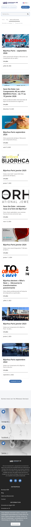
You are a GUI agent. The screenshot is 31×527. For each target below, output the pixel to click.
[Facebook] (15, 480)
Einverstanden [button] (15, 524)
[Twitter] (20, 480)
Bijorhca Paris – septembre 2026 (15, 51)
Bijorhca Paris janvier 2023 (14, 323)
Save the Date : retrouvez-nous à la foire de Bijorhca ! (15, 207)
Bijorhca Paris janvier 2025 (14, 170)
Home (3, 19)
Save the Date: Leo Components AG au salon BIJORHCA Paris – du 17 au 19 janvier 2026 (14, 92)
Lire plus (5, 61)
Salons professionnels (14, 19)
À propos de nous (18, 23)
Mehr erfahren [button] (19, 520)
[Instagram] (10, 480)
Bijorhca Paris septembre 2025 (14, 133)
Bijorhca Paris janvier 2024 (14, 244)
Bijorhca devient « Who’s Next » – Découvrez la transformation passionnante (14, 284)
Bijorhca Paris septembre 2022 (14, 360)
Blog (7, 19)
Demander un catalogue (7, 23)
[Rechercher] (28, 14)
